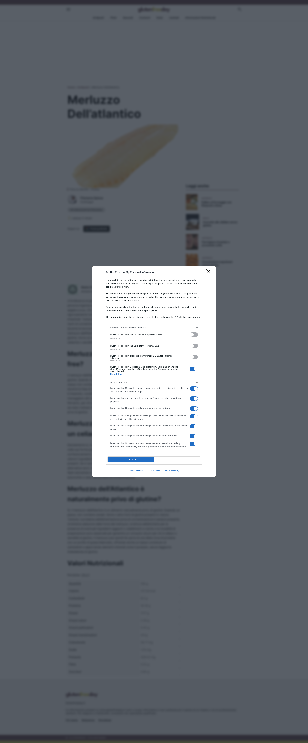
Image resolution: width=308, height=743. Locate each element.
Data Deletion (136, 470)
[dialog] (154, 371)
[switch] (194, 334)
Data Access (154, 470)
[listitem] (154, 327)
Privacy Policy (172, 470)
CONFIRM (131, 459)
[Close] (209, 272)
